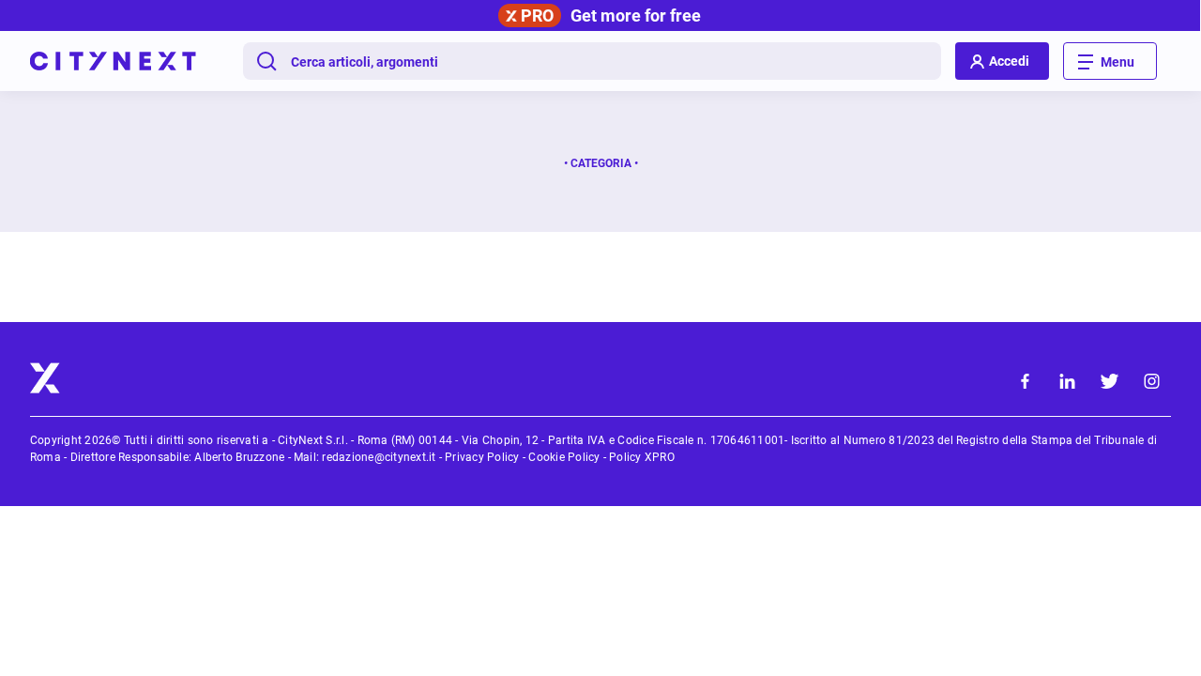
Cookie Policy (564, 457)
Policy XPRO (642, 457)
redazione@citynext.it (378, 457)
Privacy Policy (482, 457)
